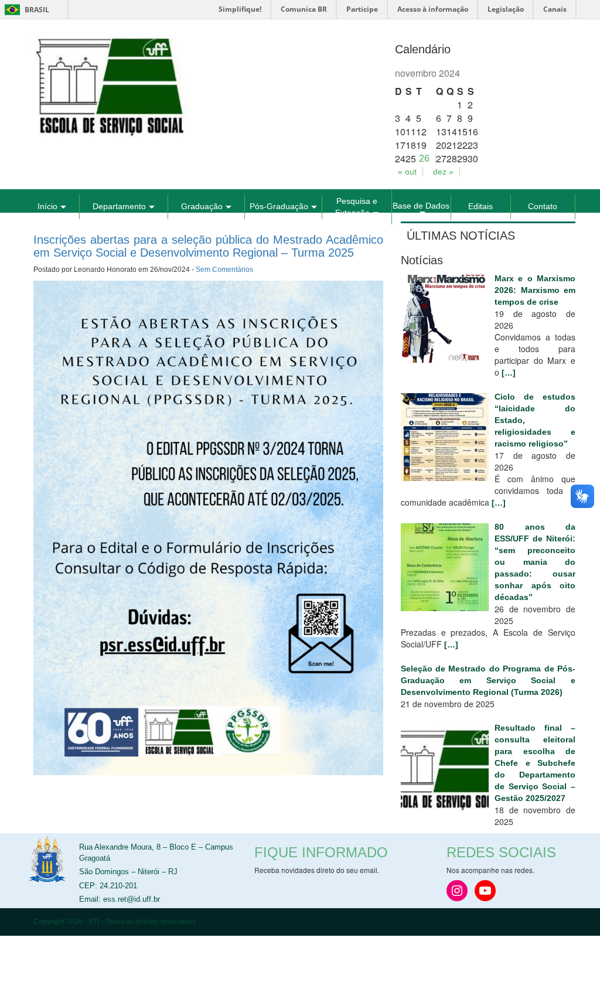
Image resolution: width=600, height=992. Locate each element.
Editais (480, 206)
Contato (542, 206)
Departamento (119, 206)
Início (47, 206)
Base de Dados (421, 205)
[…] (509, 372)
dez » (443, 171)
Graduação (202, 206)
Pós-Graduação (279, 206)
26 (424, 158)
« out (407, 171)
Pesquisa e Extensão (356, 206)
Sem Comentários (224, 269)
